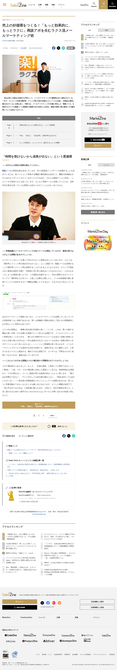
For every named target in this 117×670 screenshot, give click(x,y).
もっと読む (10, 476)
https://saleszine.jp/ (44, 495)
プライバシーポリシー (100, 654)
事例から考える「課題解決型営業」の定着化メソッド (97, 199)
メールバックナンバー (99, 134)
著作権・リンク (47, 654)
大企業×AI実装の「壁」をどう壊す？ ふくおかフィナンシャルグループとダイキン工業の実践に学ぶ (21, 545)
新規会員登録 (98, 140)
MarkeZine (6, 617)
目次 (38, 118)
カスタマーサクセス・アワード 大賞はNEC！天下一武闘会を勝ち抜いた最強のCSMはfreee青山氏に (97, 191)
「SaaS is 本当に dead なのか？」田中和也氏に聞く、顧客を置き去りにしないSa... (37, 473)
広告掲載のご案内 (97, 601)
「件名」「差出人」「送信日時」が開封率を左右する (37, 135)
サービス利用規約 (85, 654)
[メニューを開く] (4, 4)
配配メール (6, 170)
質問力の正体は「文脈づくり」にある (19, 553)
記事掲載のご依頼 (97, 607)
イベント (61, 4)
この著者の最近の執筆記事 (28, 501)
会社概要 (75, 654)
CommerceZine (26, 617)
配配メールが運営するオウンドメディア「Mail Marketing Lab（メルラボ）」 (35, 450)
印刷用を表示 (10, 436)
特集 (53, 4)
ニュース (32, 4)
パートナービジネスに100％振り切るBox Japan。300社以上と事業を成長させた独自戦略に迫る (21, 560)
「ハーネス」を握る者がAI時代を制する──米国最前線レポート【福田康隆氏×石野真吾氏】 (59, 545)
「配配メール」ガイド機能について (20, 453)
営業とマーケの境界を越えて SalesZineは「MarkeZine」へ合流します (33, 470)
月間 (106, 30)
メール (5, 48)
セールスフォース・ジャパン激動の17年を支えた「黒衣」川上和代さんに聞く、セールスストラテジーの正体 (59, 536)
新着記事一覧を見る (98, 212)
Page (9, 135)
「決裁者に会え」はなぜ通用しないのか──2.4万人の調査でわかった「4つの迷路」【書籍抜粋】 (21, 536)
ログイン (99, 145)
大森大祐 (18, 41)
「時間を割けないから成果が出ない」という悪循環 (36, 125)
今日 (89, 30)
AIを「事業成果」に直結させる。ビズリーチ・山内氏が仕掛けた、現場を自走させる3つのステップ (21, 569)
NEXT (52, 415)
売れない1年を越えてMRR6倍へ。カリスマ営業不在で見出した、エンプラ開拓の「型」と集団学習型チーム (59, 555)
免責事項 (67, 654)
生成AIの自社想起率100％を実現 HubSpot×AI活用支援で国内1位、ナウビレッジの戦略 (59, 572)
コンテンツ (14, 48)
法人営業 (23, 48)
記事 (40, 4)
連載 (46, 4)
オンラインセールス (35, 48)
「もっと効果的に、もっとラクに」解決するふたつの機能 (39, 142)
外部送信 (112, 654)
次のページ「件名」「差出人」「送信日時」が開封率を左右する (39, 405)
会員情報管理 (58, 654)
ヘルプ (38, 654)
